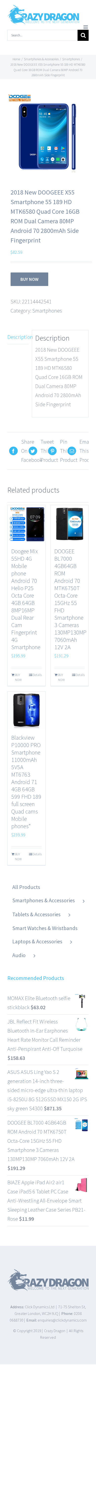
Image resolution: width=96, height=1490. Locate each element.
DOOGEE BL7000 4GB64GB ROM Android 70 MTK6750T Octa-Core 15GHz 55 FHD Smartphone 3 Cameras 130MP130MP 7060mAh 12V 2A (70, 599)
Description (18, 336)
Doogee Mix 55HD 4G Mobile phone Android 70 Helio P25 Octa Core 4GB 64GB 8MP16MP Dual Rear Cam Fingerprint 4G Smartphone (25, 599)
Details (37, 675)
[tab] (18, 337)
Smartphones (47, 310)
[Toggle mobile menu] (86, 27)
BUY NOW (29, 279)
